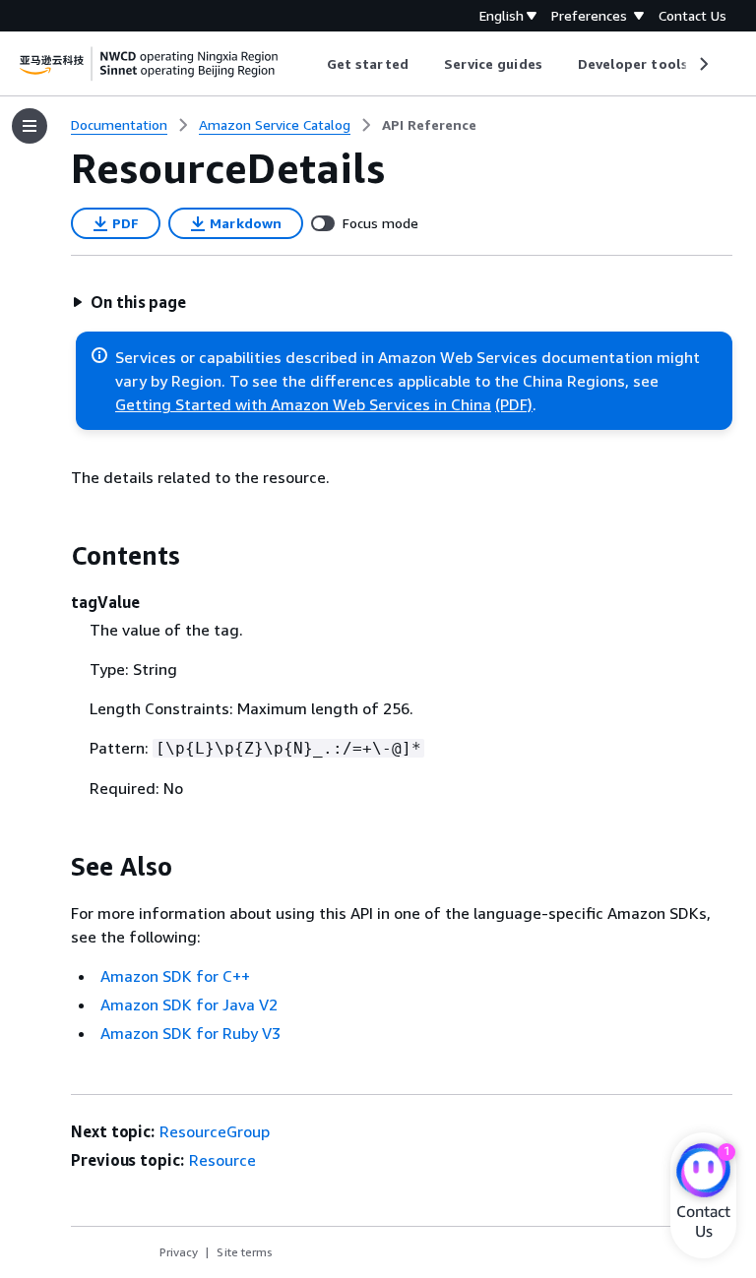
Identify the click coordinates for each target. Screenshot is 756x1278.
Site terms (245, 1252)
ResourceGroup (214, 1131)
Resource (222, 1160)
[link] (429, 125)
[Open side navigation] (29, 126)
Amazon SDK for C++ (175, 976)
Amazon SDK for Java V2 (189, 1004)
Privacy (178, 1252)
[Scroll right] (702, 64)
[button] (129, 302)
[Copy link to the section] (55, 556)
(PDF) (514, 404)
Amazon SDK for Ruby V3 (190, 1033)
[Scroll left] (312, 64)
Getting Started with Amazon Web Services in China (303, 404)
